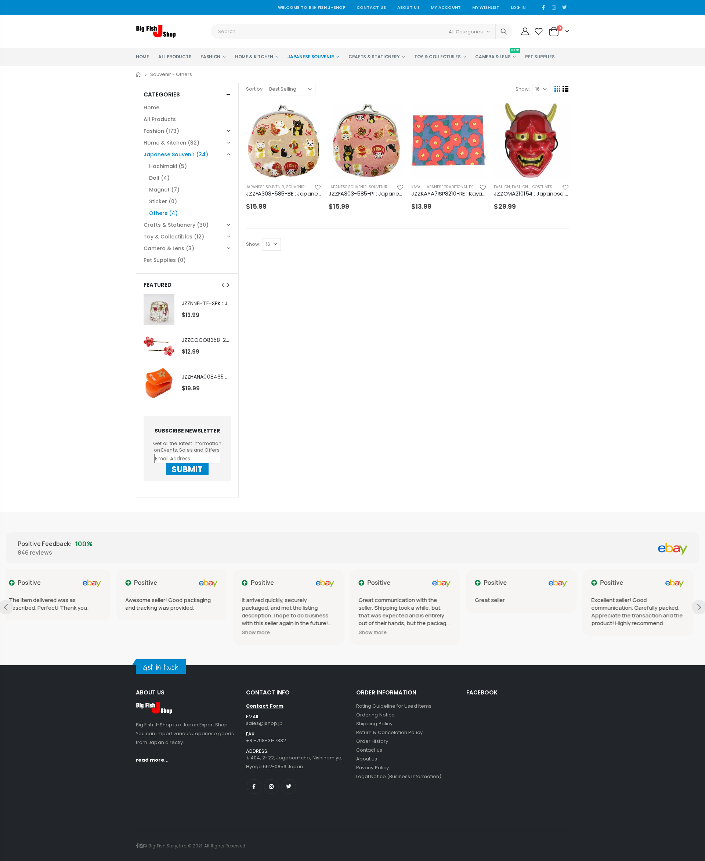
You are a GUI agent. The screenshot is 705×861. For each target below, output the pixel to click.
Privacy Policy (372, 767)
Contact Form (264, 706)
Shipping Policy (374, 723)
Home (138, 74)
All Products (160, 119)
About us (366, 758)
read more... (152, 759)
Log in (518, 7)
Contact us (369, 750)
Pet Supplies (165, 260)
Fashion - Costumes (532, 187)
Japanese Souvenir (265, 187)
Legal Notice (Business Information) (398, 776)
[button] (145, 632)
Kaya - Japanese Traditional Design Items (453, 187)
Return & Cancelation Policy (389, 732)
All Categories (466, 31)
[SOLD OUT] (309, 114)
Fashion (502, 187)
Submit (187, 469)
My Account (446, 7)
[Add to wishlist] (317, 187)
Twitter (288, 786)
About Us (408, 7)
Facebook (254, 786)
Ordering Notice (375, 714)
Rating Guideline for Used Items (393, 706)
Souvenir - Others (304, 187)
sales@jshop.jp (264, 723)
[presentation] (223, 285)
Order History (372, 741)
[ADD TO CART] (474, 114)
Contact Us (371, 7)
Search (503, 31)
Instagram (271, 786)
